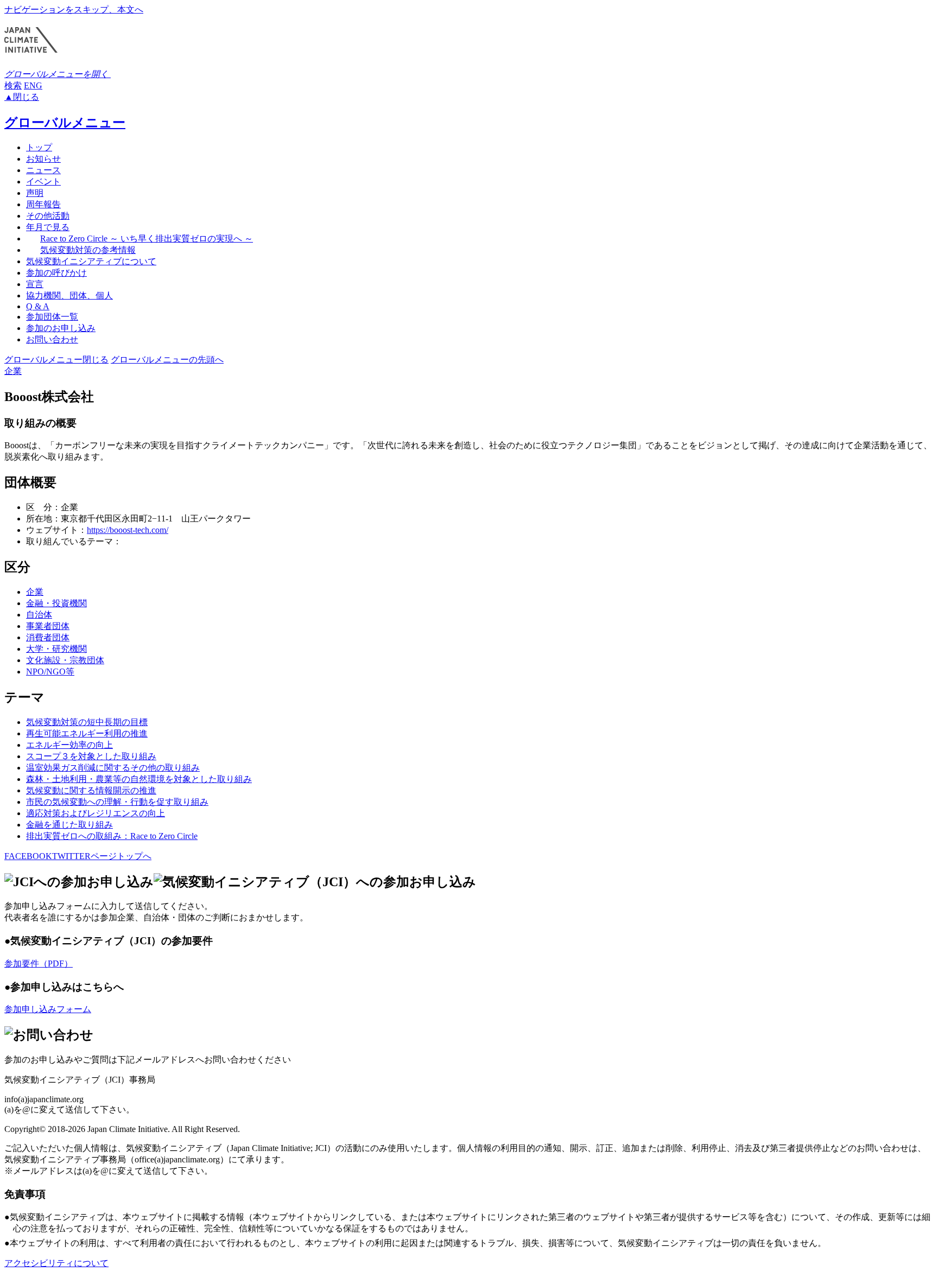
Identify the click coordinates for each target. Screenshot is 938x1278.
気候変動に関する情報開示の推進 (91, 790)
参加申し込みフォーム (47, 1009)
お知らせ (43, 158)
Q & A (37, 306)
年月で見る (47, 227)
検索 (13, 85)
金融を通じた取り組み (69, 824)
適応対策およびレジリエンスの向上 (95, 813)
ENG (33, 85)
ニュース (43, 170)
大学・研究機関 (56, 648)
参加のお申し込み (61, 328)
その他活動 (47, 215)
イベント (43, 181)
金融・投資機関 (56, 603)
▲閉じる (21, 96)
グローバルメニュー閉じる (56, 359)
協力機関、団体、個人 (69, 295)
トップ (39, 147)
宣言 (34, 284)
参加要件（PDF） (38, 963)
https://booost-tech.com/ (127, 530)
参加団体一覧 (52, 316)
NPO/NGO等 (50, 671)
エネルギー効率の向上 (69, 744)
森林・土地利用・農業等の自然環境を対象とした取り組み (139, 779)
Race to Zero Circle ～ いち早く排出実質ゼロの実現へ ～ (146, 238)
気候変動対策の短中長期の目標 (87, 722)
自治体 (39, 614)
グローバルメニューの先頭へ (167, 359)
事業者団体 (47, 626)
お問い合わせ (52, 339)
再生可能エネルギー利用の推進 (87, 733)
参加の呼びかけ (56, 272)
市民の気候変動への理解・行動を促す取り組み (117, 801)
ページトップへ (121, 856)
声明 (34, 193)
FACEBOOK (28, 856)
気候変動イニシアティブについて (91, 261)
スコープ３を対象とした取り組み (91, 756)
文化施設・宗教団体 (65, 660)
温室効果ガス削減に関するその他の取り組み (113, 767)
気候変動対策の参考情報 (88, 250)
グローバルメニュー (64, 123)
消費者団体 (47, 637)
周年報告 (43, 204)
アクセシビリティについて (56, 1263)
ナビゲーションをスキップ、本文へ (73, 9)
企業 (13, 371)
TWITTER (71, 856)
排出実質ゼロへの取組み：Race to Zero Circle (112, 836)
